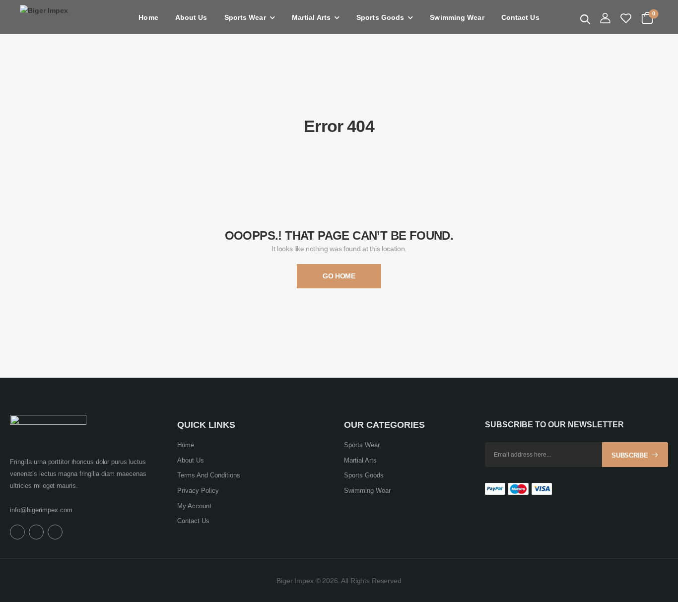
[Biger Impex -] (58, 17)
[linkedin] (55, 532)
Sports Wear (245, 17)
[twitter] (36, 532)
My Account (194, 506)
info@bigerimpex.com (41, 510)
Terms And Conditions (208, 475)
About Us (191, 17)
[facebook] (17, 532)
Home (148, 17)
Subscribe (629, 455)
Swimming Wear (457, 17)
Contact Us (520, 17)
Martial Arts (311, 17)
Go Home (339, 276)
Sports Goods (380, 17)
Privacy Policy (198, 490)
